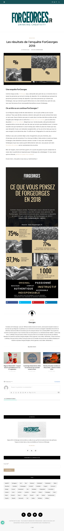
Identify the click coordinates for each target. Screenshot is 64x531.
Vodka (33, 498)
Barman (32, 483)
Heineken (34, 489)
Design (6, 489)
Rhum (25, 495)
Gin (27, 489)
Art (21, 483)
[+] (34, 392)
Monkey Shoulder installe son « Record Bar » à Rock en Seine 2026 (51, 367)
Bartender (39, 483)
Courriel (6, 463)
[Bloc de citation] (25, 393)
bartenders (48, 483)
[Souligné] (16, 393)
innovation (50, 489)
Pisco (19, 495)
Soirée (43, 495)
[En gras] (11, 393)
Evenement (20, 489)
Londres (26, 492)
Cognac (45, 486)
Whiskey (40, 498)
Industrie (32, 38)
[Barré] (18, 393)
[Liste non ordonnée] (23, 393)
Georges (32, 322)
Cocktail (31, 486)
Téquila (13, 498)
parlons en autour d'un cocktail (24, 154)
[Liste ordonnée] (21, 393)
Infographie (42, 489)
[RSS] (40, 515)
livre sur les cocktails (17, 122)
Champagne (23, 486)
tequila (6, 498)
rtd (37, 495)
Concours (53, 486)
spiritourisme (51, 495)
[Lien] (30, 393)
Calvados (15, 486)
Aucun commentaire (37, 49)
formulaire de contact (12, 145)
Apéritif (6, 483)
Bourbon (7, 486)
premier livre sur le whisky (37, 119)
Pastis (6, 495)
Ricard (31, 495)
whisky (47, 498)
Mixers (40, 492)
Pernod (12, 495)
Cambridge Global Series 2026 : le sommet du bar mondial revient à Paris (32, 367)
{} (32, 392)
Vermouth (21, 498)
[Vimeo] (35, 515)
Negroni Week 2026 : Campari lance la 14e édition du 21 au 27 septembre (12, 367)
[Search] (59, 2)
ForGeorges (22, 94)
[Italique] (13, 393)
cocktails (38, 486)
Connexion (57, 381)
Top (32, 527)
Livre (13, 492)
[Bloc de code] (27, 393)
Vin (27, 498)
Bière (55, 483)
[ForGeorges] (32, 18)
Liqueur (7, 492)
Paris (54, 492)
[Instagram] (29, 515)
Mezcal (33, 492)
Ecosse (13, 489)
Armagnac (14, 483)
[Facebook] (24, 515)
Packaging (47, 492)
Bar (26, 483)
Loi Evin (19, 492)
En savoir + (32, 445)
